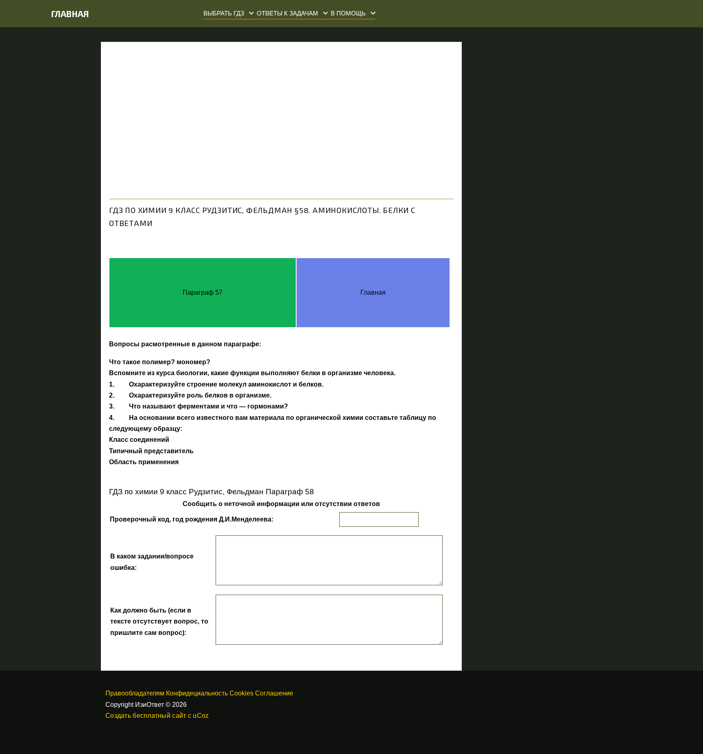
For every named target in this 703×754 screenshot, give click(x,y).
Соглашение (274, 693)
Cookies (241, 693)
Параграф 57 (203, 292)
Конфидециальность (197, 693)
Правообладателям (134, 693)
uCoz (201, 715)
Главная (70, 14)
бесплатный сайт (159, 715)
